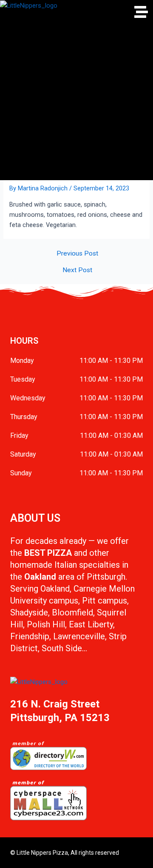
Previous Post (77, 253)
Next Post (77, 270)
